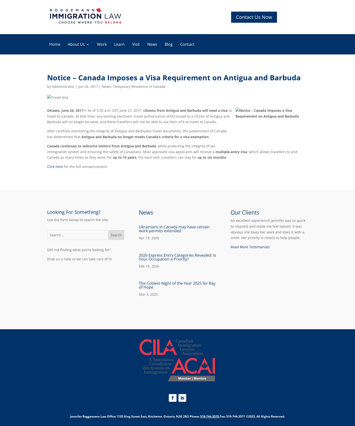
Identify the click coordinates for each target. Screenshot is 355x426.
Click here (55, 166)
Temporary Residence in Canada (139, 86)
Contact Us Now (254, 17)
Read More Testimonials (250, 247)
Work (102, 45)
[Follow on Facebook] (173, 398)
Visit (136, 45)
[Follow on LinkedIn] (182, 398)
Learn (119, 45)
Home (54, 45)
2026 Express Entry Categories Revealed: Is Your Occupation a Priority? (177, 257)
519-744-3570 (209, 416)
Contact (187, 45)
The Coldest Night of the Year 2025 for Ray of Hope (177, 285)
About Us (76, 45)
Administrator (63, 86)
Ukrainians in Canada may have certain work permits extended (174, 228)
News (152, 45)
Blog (169, 45)
